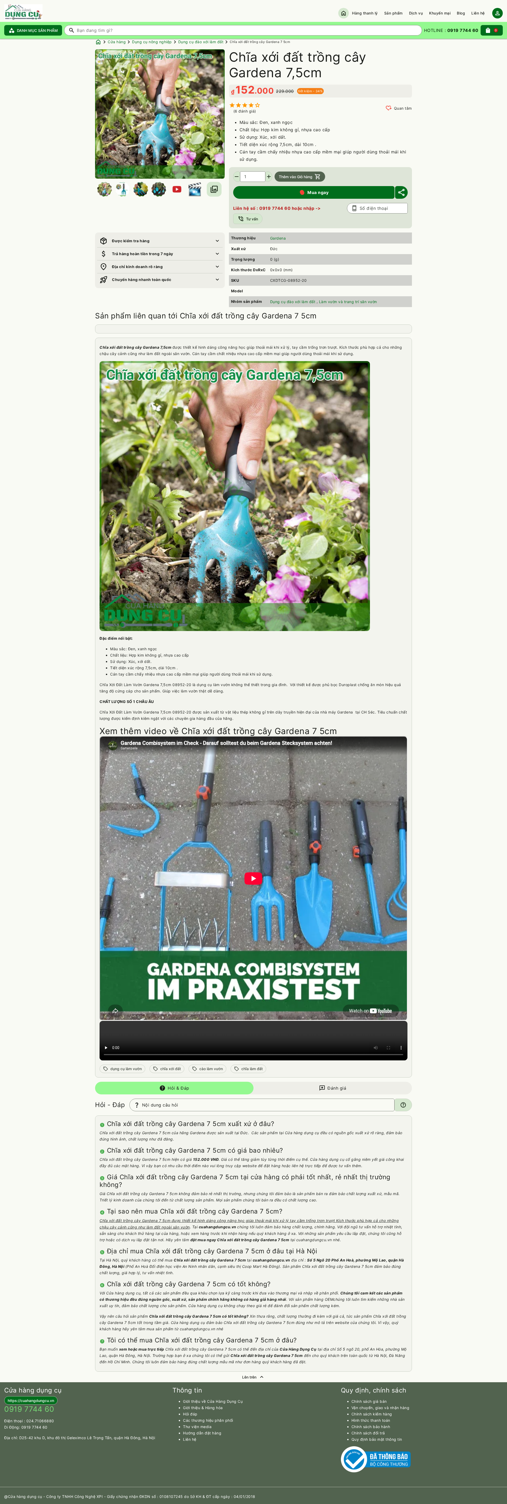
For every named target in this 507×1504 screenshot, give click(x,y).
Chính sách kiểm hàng (371, 1414)
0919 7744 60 (34, 1427)
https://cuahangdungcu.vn (31, 1400)
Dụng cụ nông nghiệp (152, 42)
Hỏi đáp (190, 1414)
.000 (264, 90)
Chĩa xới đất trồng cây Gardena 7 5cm (260, 42)
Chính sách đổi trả (368, 1433)
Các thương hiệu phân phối (208, 1420)
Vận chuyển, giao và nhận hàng (380, 1407)
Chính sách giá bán (369, 1401)
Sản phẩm (393, 13)
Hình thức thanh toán (370, 1420)
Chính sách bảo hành (370, 1426)
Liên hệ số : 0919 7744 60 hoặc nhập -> (277, 208)
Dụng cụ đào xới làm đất (201, 42)
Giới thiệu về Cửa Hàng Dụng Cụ (213, 1401)
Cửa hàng (117, 42)
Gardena (278, 238)
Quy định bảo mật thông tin (376, 1439)
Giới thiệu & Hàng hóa (203, 1407)
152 (245, 89)
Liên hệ (478, 13)
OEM (329, 1299)
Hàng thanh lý (365, 13)
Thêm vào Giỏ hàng (300, 176)
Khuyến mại (439, 13)
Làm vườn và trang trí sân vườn (348, 301)
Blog (461, 13)
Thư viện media (197, 1426)
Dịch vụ (416, 13)
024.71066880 (40, 1421)
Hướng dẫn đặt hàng (202, 1433)
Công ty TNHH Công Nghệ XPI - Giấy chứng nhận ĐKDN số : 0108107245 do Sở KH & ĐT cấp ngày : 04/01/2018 (150, 1496)
